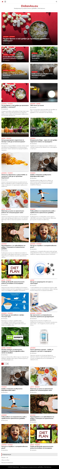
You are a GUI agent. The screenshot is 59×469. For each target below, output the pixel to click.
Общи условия (5, 460)
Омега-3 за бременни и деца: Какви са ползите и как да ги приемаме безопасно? (15, 73)
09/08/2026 (6, 43)
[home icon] (2, 2)
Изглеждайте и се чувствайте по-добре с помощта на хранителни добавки (13, 247)
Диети (3, 209)
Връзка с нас (4, 457)
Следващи (7, 364)
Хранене (8, 138)
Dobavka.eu (29, 6)
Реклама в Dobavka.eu (7, 462)
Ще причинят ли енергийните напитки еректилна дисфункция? (42, 315)
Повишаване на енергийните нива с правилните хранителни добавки (42, 211)
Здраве (38, 103)
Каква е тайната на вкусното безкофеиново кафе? (42, 74)
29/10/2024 (35, 77)
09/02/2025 (35, 60)
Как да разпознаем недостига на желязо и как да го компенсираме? (13, 140)
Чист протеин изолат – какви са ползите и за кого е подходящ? (41, 350)
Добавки (5, 36)
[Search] (56, 2)
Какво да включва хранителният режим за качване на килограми (12, 282)
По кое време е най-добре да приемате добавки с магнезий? (14, 57)
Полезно (12, 36)
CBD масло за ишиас (37, 105)
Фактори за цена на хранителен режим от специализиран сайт (12, 211)
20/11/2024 (6, 77)
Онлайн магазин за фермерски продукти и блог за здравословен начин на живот (12, 351)
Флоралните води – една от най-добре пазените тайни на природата (43, 56)
